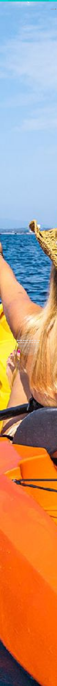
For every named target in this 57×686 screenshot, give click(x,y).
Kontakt (45, 9)
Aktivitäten (23, 9)
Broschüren (40, 9)
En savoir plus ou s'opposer (45, 0)
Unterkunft (17, 9)
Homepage (12, 9)
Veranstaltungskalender (32, 9)
